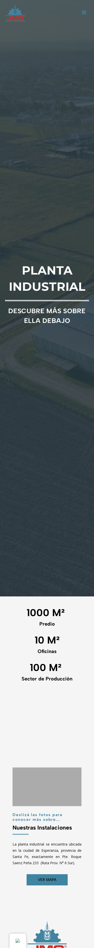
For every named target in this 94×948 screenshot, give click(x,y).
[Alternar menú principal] (84, 12)
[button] (17, 730)
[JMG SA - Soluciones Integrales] (15, 12)
